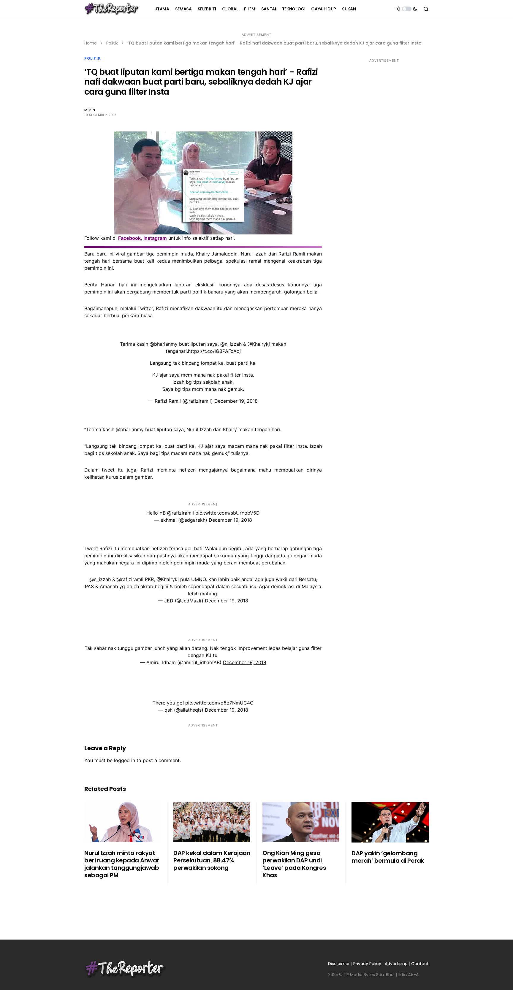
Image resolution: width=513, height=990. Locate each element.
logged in (124, 760)
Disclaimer (339, 964)
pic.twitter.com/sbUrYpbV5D (227, 513)
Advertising (396, 964)
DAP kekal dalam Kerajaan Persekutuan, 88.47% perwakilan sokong (211, 860)
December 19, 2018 (236, 401)
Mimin (89, 109)
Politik (112, 43)
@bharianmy (164, 344)
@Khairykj (259, 344)
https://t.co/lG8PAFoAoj (214, 351)
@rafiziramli (180, 513)
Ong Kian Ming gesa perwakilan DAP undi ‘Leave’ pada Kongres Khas (294, 864)
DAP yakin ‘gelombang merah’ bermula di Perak (388, 857)
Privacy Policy (367, 964)
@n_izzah (231, 344)
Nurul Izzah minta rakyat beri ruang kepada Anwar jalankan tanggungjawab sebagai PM (121, 864)
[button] (406, 9)
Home (90, 43)
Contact (420, 964)
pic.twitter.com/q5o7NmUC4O (219, 703)
